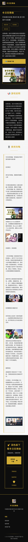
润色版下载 (7, 527)
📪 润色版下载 (10, 61)
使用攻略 (7, 523)
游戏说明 (7, 520)
